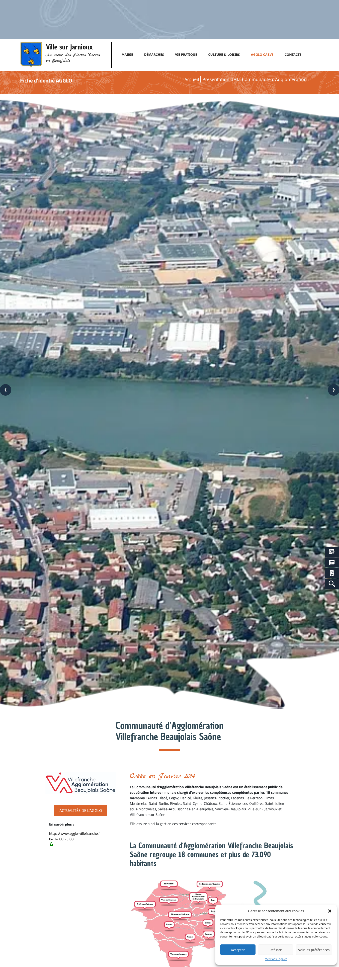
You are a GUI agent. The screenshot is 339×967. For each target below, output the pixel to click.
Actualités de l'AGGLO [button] (80, 810)
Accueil (191, 79)
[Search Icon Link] (332, 584)
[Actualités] (332, 562)
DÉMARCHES (154, 54)
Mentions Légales (276, 959)
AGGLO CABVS (262, 54)
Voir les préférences (314, 949)
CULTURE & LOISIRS (224, 54)
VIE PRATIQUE (186, 54)
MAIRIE (127, 54)
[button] (329, 910)
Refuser (276, 949)
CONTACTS (293, 54)
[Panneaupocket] (332, 573)
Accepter (238, 949)
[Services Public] (332, 552)
